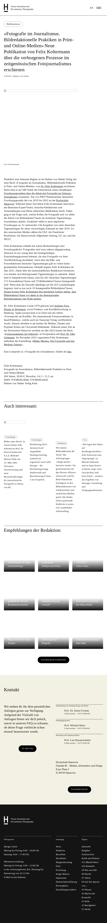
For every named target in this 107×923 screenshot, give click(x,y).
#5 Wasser (86, 889)
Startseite (86, 846)
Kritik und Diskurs (90, 858)
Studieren (60, 850)
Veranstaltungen (10, 437)
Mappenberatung (64, 862)
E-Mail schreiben (69, 714)
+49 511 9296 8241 (83, 728)
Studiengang (60, 839)
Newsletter (61, 858)
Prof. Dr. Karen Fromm (76, 710)
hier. (69, 351)
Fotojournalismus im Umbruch (21, 334)
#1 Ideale (86, 909)
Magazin (84, 839)
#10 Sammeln (88, 866)
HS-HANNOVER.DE (79, 789)
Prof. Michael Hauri (74, 725)
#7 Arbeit (86, 878)
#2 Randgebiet (89, 905)
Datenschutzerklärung (66, 882)
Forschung (61, 870)
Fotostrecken (88, 854)
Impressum (61, 878)
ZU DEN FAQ (27, 749)
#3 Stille (86, 901)
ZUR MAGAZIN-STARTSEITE (53, 660)
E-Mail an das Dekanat (15, 877)
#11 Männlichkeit (90, 862)
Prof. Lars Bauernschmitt (77, 740)
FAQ (58, 866)
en (91, 8)
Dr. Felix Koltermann (52, 186)
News (85, 440)
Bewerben (60, 854)
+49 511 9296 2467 (83, 743)
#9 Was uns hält (89, 870)
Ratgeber (86, 850)
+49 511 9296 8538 (83, 714)
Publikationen (13, 24)
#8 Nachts (86, 874)
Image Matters (63, 874)
